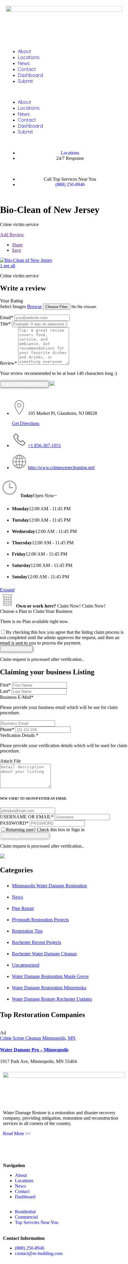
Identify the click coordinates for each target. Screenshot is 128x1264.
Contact (27, 69)
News (24, 63)
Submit (25, 81)
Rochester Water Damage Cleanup (44, 953)
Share (17, 244)
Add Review (12, 234)
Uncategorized (25, 965)
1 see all (7, 265)
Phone (7, 729)
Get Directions (25, 423)
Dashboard (30, 75)
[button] (64, 91)
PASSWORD (14, 823)
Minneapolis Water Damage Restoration (49, 885)
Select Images (13, 306)
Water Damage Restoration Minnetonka (49, 987)
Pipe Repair (23, 908)
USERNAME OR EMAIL (27, 816)
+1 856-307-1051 (44, 445)
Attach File (10, 761)
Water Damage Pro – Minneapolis (34, 1049)
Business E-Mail (59, 705)
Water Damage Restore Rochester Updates (52, 999)
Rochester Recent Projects (36, 942)
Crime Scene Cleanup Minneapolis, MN (38, 1038)
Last (5, 691)
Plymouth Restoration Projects (40, 919)
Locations (29, 57)
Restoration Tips (27, 931)
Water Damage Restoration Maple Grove (50, 976)
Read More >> (17, 1133)
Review (8, 363)
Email (6, 317)
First (5, 684)
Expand (7, 589)
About (24, 51)
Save (16, 250)
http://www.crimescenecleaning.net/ (61, 467)
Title (5, 323)
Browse (34, 306)
